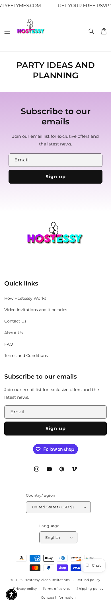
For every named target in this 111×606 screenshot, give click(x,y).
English (52, 537)
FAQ (8, 344)
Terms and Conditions (26, 355)
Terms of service (57, 589)
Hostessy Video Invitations (47, 580)
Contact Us (15, 321)
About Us (13, 332)
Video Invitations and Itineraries (35, 309)
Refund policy (88, 580)
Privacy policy (25, 589)
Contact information (58, 597)
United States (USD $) (53, 507)
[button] (7, 31)
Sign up (56, 176)
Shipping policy (90, 589)
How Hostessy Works (25, 298)
